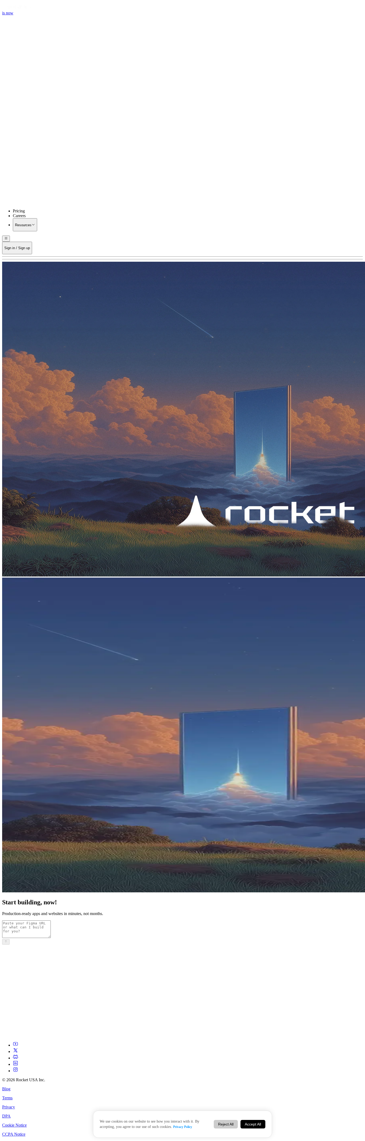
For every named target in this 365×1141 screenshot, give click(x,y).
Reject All (226, 1124)
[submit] (6, 942)
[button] (182, 158)
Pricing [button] (19, 211)
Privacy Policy (182, 1127)
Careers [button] (19, 215)
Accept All (253, 1124)
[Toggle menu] (6, 238)
